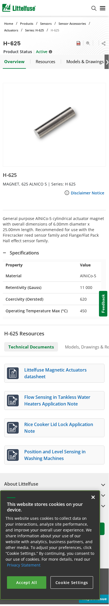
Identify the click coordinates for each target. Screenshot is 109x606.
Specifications (24, 253)
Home (8, 23)
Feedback (103, 303)
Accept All (26, 582)
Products (26, 23)
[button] (54, 124)
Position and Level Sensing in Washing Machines (55, 455)
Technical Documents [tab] (31, 347)
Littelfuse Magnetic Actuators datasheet (55, 373)
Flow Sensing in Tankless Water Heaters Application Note (57, 400)
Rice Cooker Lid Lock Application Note (58, 427)
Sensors (46, 23)
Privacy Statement (23, 565)
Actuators (11, 30)
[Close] (93, 497)
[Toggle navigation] (102, 8)
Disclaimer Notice (87, 193)
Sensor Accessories (72, 23)
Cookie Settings (71, 582)
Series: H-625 (34, 30)
